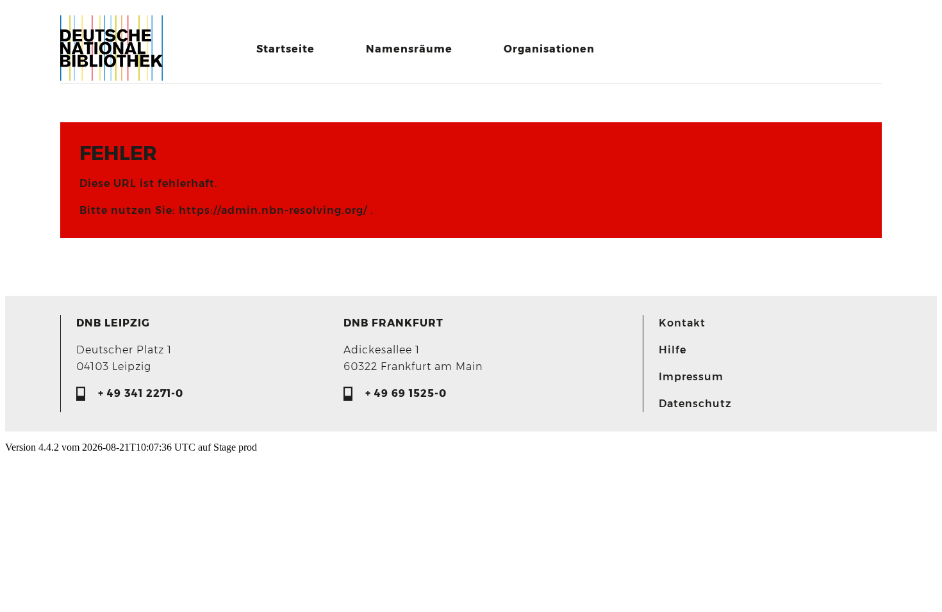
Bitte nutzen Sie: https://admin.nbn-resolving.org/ (224, 210)
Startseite (285, 49)
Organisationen (549, 49)
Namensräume (409, 49)
